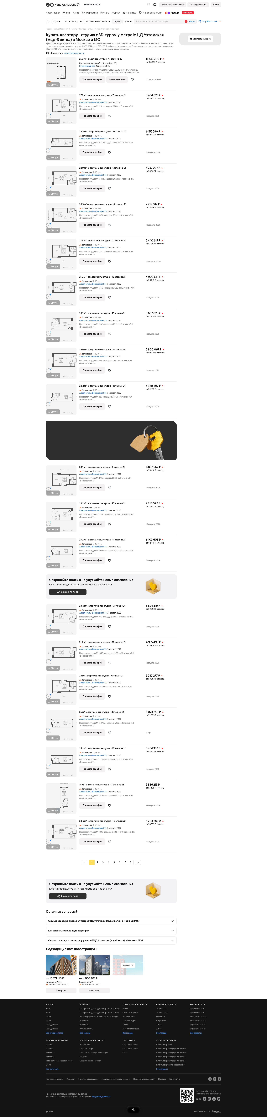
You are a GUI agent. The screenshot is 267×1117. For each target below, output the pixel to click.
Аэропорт (84, 1021)
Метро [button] (192, 21)
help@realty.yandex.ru (101, 1097)
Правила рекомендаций (144, 1079)
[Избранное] (148, 4)
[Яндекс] (216, 1111)
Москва (126, 1008)
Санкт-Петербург (130, 1012)
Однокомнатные (197, 1025)
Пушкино (160, 1017)
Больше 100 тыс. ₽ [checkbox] (61, 452)
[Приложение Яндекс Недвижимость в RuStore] (218, 1099)
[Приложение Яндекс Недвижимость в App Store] (204, 1099)
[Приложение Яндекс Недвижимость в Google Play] (209, 1099)
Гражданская (52, 1025)
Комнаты (50, 1053)
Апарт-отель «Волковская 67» (93, 102)
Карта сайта (174, 1079)
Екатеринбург (129, 1021)
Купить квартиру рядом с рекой (170, 1057)
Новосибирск (129, 1017)
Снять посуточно (130, 1045)
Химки (159, 1025)
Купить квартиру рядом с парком (171, 1049)
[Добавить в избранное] (132, 79)
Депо (48, 1017)
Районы (83, 1057)
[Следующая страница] (138, 862)
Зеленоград (161, 1008)
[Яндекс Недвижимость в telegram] (219, 1079)
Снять (125, 1053)
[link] (216, 4)
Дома (48, 1065)
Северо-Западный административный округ (100, 1008)
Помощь (162, 1079)
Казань (126, 1025)
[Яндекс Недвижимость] (63, 5)
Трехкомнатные (197, 1008)
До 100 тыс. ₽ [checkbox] (114, 444)
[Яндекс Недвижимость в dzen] (214, 1079)
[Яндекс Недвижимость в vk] (210, 1079)
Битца (48, 1008)
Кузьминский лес (87, 66)
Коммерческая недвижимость (59, 1061)
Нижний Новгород (131, 1029)
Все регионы (85, 1045)
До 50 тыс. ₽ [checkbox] (76, 444)
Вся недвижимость (54, 1079)
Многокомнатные (198, 1017)
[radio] (97, 862)
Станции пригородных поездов (94, 1053)
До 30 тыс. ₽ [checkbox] (58, 444)
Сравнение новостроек (90, 1061)
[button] (154, 4)
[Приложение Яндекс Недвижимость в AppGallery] (214, 1099)
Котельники (84, 63)
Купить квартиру (164, 1045)
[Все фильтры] (48, 21)
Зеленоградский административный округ (99, 1017)
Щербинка (161, 1021)
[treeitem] (53, 12)
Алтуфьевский (86, 1029)
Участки (49, 1045)
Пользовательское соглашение (116, 1079)
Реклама (70, 1079)
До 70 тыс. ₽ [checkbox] (94, 444)
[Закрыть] (220, 21)
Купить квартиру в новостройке (171, 1065)
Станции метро (86, 1049)
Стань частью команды (88, 1079)
